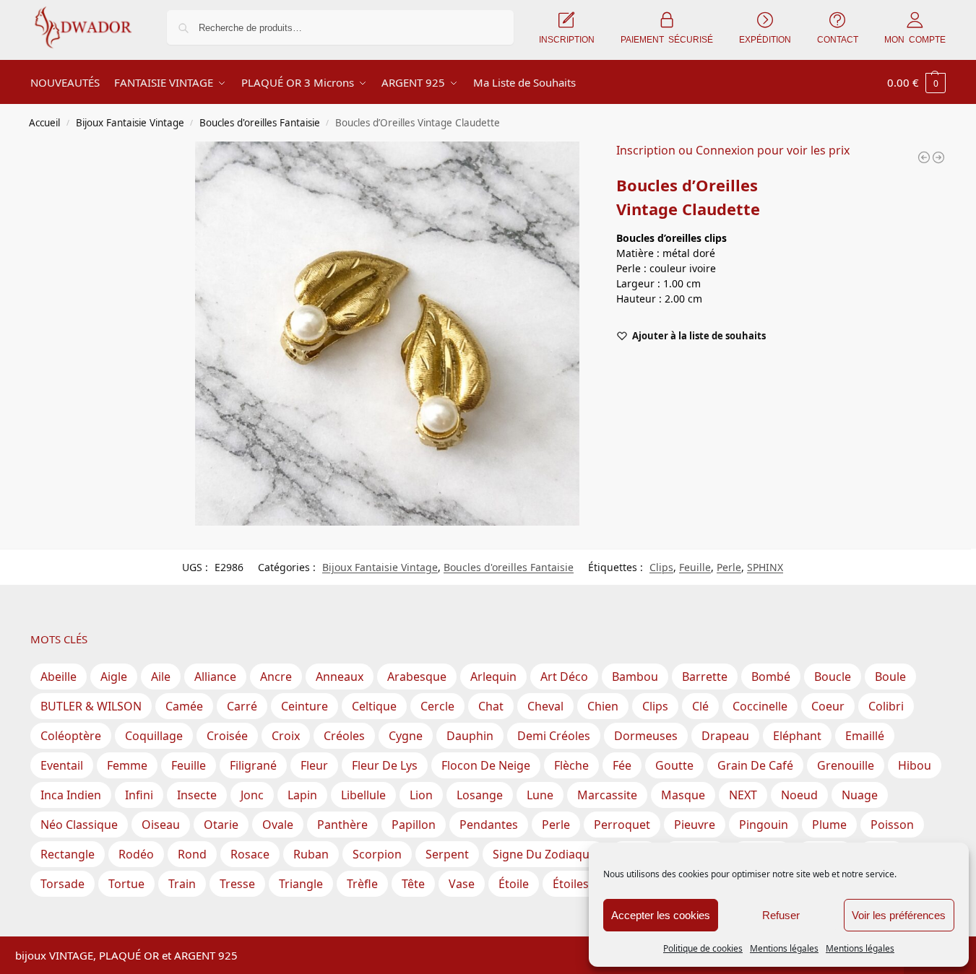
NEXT (743, 795)
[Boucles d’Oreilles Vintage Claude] (924, 157)
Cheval (545, 706)
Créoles (344, 736)
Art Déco (564, 676)
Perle (729, 567)
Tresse (237, 884)
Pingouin (763, 824)
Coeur (828, 706)
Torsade (62, 884)
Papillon (414, 824)
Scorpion (377, 854)
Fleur (314, 765)
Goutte (674, 765)
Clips (661, 567)
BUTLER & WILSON (91, 706)
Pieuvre (694, 824)
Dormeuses (646, 736)
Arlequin (493, 676)
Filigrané (253, 765)
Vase (462, 884)
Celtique (374, 706)
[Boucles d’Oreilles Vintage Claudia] (938, 157)
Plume (829, 824)
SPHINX (765, 567)
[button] (916, 82)
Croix (286, 736)
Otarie (221, 824)
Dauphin (469, 736)
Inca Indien (70, 795)
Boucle (832, 676)
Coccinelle (760, 706)
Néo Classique (79, 824)
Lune (540, 795)
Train (182, 884)
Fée (622, 765)
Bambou (635, 676)
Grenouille (845, 765)
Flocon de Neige (485, 765)
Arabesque (416, 676)
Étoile (513, 884)
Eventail (61, 765)
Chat (491, 706)
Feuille (695, 567)
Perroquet (622, 824)
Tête (413, 884)
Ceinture (304, 706)
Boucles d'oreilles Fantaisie (259, 122)
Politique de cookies (703, 948)
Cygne (406, 736)
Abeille (58, 676)
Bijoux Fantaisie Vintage (130, 122)
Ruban (311, 854)
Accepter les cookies (660, 915)
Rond (192, 854)
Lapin (302, 795)
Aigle (113, 676)
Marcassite (607, 795)
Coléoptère (70, 736)
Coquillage (154, 736)
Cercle (437, 706)
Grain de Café (755, 765)
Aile (160, 676)
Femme (127, 765)
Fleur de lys (385, 765)
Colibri (886, 706)
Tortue (126, 884)
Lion (421, 795)
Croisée (227, 736)
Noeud (799, 795)
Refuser (781, 915)
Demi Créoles (553, 736)
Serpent (447, 854)
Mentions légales (784, 948)
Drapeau (725, 736)
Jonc (252, 795)
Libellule (363, 795)
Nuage (860, 795)
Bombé (770, 676)
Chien (602, 706)
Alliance (215, 676)
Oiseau (161, 824)
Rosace (249, 854)
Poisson (892, 824)
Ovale (277, 824)
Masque (683, 795)
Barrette (704, 676)
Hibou (914, 765)
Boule (890, 676)
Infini (139, 795)
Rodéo (136, 854)
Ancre (276, 676)
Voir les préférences (899, 915)
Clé (700, 706)
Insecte (197, 795)
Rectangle (67, 854)
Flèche (571, 765)
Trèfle (362, 884)
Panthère (342, 824)
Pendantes (488, 824)
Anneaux (339, 676)
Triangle (301, 884)
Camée (184, 706)
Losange (480, 795)
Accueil (44, 122)
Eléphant (797, 736)
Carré (242, 706)
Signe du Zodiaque (544, 854)
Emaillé (864, 736)
